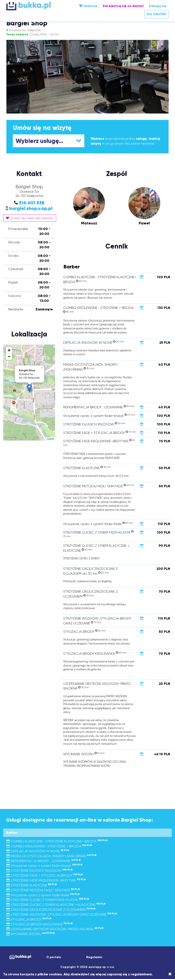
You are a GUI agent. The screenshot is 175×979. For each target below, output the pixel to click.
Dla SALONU (156, 14)
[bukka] (33, 6)
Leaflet (50, 438)
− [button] (9, 356)
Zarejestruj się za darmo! (123, 6)
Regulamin (94, 957)
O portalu (53, 957)
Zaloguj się (157, 6)
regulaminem (141, 974)
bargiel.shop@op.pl (30, 208)
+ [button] (9, 350)
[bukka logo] (20, 957)
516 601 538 (31, 203)
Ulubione (90, 6)
